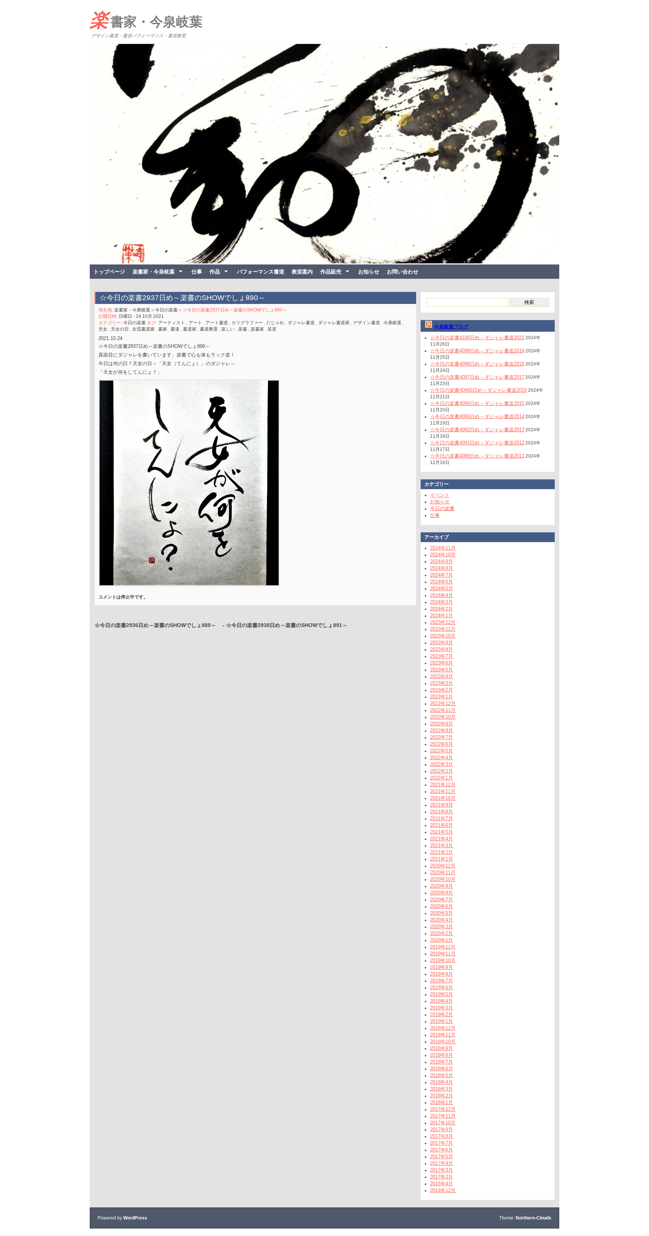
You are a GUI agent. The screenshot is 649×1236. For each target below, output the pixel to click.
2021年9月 (441, 805)
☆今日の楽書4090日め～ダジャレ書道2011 (477, 456)
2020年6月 (441, 906)
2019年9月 (441, 967)
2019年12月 (443, 947)
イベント (440, 495)
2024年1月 (441, 615)
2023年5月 (441, 669)
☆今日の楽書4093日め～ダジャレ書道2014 (477, 416)
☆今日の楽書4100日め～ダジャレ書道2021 (477, 337)
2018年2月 (441, 1095)
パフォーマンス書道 (260, 272)
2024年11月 (443, 548)
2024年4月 (441, 595)
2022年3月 (441, 764)
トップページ (109, 272)
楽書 (242, 329)
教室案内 (302, 272)
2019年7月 (441, 981)
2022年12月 (443, 703)
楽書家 (257, 329)
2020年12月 (443, 866)
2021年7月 (441, 818)
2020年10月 (443, 879)
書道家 (189, 329)
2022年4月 (441, 757)
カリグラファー (247, 322)
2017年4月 (441, 1163)
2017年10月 (443, 1123)
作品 (215, 272)
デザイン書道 (366, 322)
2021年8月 (441, 811)
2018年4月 (441, 1082)
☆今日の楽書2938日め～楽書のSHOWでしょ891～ (286, 625)
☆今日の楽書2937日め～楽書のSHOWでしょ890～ (186, 298)
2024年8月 (441, 568)
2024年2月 (441, 609)
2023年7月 (441, 656)
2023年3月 (441, 683)
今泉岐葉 (392, 322)
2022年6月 (441, 744)
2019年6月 (441, 987)
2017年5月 (441, 1156)
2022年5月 (441, 751)
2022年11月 (443, 710)
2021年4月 (441, 839)
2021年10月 (443, 798)
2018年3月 (441, 1089)
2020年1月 (441, 940)
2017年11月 (443, 1116)
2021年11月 (443, 791)
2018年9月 (441, 1048)
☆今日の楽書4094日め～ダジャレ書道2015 (477, 403)
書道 (175, 329)
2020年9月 (441, 886)
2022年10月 (443, 717)
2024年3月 (441, 602)
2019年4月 (441, 1001)
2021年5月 (441, 832)
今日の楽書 (166, 310)
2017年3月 (441, 1170)
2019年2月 (441, 1014)
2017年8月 (441, 1136)
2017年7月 (441, 1143)
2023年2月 (441, 690)
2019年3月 (441, 1008)
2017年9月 (441, 1129)
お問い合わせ (402, 272)
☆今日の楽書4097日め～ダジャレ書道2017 (477, 377)
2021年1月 (441, 859)
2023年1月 (441, 697)
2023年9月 (441, 642)
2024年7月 (441, 575)
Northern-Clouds (533, 1218)
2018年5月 (441, 1075)
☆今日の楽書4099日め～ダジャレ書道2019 (477, 351)
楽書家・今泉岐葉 (146, 19)
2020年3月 (441, 926)
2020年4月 (441, 920)
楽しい (228, 329)
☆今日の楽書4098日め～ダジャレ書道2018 (477, 364)
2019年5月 (441, 994)
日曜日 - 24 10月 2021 (141, 316)
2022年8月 (441, 730)
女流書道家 (143, 329)
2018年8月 (441, 1055)
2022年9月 (441, 724)
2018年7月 (441, 1062)
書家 (162, 329)
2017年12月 (443, 1109)
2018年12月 (443, 1028)
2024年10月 (443, 555)
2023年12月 (443, 622)
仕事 (197, 272)
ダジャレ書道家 (334, 322)
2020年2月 (441, 933)
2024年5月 (441, 588)
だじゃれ (275, 322)
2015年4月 (441, 1183)
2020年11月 (443, 872)
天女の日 (120, 329)
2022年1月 (441, 778)
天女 (102, 329)
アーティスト (171, 322)
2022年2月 (441, 771)
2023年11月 (443, 629)
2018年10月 (443, 1041)
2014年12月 (443, 1190)
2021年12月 (443, 784)
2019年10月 (443, 960)
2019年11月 (443, 953)
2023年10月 (443, 636)
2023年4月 (441, 676)
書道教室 (209, 329)
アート (195, 322)
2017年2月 (441, 1177)
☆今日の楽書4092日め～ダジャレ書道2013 (477, 429)
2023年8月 (441, 649)
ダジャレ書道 (301, 322)
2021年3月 (441, 845)
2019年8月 (441, 974)
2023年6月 (441, 663)
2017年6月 (441, 1150)
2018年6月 (441, 1068)
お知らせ (368, 272)
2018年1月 (441, 1102)
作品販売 (330, 272)
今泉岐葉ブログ (451, 326)
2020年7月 (441, 899)
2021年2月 (441, 852)
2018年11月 (443, 1035)
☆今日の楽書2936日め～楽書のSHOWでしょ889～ (158, 625)
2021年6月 (441, 825)
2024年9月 (441, 561)
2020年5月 (441, 913)
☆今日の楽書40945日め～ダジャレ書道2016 (478, 390)
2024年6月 (441, 582)
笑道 (271, 329)
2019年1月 (441, 1021)
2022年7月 (441, 737)
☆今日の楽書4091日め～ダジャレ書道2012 (477, 443)
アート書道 (216, 322)
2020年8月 (441, 893)
